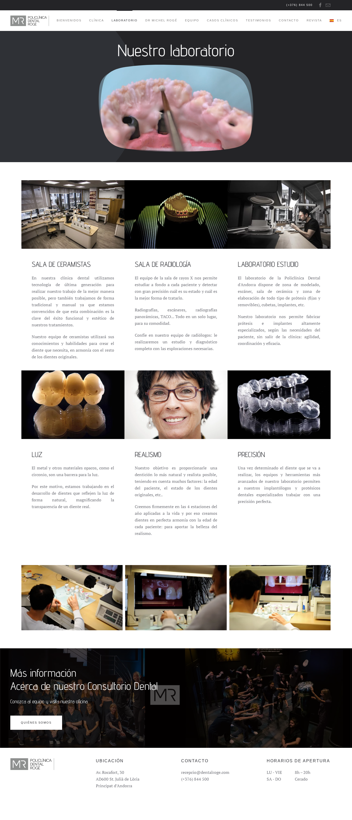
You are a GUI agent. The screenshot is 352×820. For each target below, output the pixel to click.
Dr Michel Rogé (161, 20)
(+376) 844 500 (299, 4)
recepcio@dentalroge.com (205, 772)
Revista (314, 20)
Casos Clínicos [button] (222, 20)
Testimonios (258, 20)
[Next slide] (323, 597)
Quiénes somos (36, 722)
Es (339, 20)
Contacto (289, 20)
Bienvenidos (69, 20)
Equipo (192, 20)
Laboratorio (125, 20)
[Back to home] (29, 20)
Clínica (96, 20)
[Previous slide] (28, 597)
